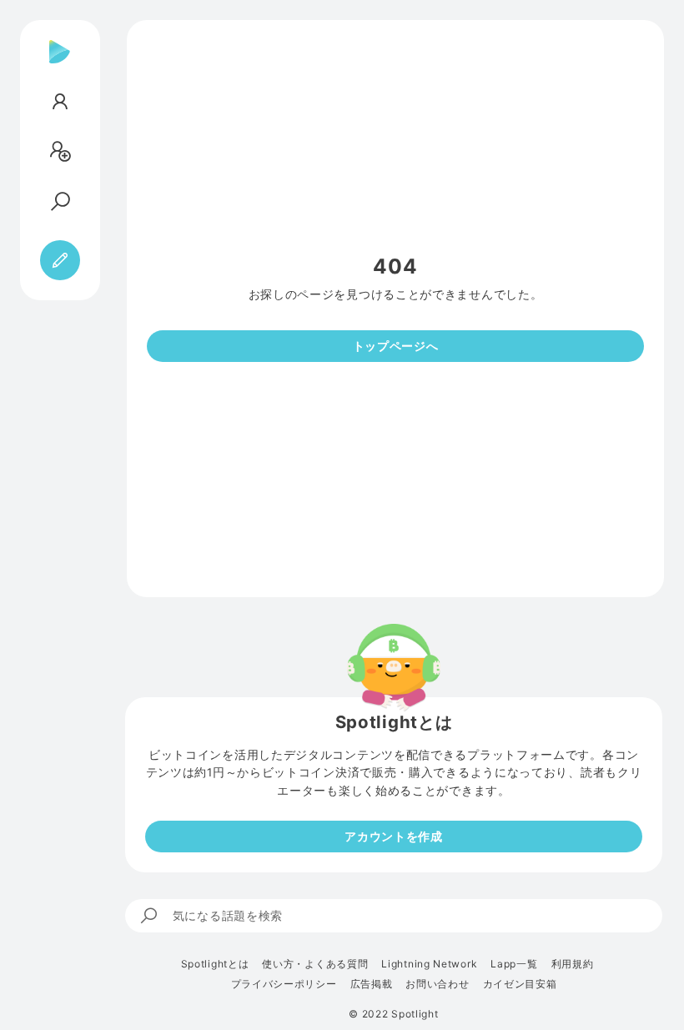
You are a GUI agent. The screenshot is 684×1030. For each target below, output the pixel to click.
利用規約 (572, 964)
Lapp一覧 (513, 964)
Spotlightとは (215, 964)
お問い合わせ (437, 984)
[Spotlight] (59, 65)
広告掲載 (371, 984)
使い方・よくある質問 (315, 964)
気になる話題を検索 (228, 915)
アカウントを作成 (394, 836)
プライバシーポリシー (284, 984)
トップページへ (396, 346)
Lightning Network (429, 964)
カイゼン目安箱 (520, 984)
